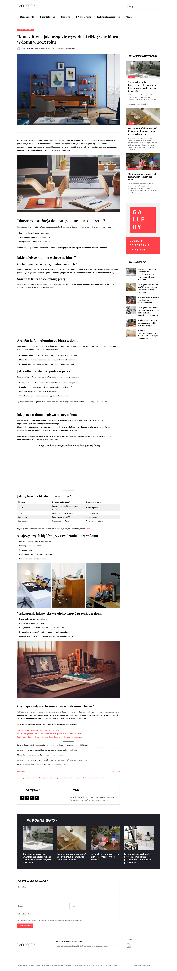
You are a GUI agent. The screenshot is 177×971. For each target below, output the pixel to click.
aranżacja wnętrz (32, 778)
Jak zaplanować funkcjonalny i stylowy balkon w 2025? (38, 730)
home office (81, 778)
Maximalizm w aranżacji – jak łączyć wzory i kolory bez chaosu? (41, 755)
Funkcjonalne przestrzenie (25, 29)
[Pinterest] (32, 798)
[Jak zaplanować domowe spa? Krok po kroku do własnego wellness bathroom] (143, 116)
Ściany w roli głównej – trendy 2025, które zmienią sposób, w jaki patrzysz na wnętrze (50, 734)
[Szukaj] (159, 6)
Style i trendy (132, 169)
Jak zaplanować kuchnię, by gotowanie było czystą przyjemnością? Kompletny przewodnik (52, 760)
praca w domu (92, 778)
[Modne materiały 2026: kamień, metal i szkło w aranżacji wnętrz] (131, 323)
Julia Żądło (30, 49)
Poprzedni (21, 771)
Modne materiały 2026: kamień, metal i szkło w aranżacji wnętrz (41, 765)
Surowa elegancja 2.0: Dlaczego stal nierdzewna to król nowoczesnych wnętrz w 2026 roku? (52, 745)
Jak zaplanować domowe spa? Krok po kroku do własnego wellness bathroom (47, 750)
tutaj (88, 529)
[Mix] (37, 798)
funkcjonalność (70, 778)
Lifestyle (131, 123)
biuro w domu (49, 778)
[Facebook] (22, 798)
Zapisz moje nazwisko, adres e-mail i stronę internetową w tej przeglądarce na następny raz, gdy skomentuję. (51, 920)
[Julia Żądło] (19, 48)
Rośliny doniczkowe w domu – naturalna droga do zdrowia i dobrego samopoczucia (49, 737)
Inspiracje (131, 77)
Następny (116, 771)
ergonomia (59, 778)
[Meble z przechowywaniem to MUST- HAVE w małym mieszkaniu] (131, 333)
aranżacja (21, 778)
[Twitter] (27, 798)
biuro (41, 778)
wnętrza (101, 778)
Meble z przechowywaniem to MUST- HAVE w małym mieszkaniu (148, 334)
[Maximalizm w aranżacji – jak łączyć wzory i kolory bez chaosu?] (143, 161)
